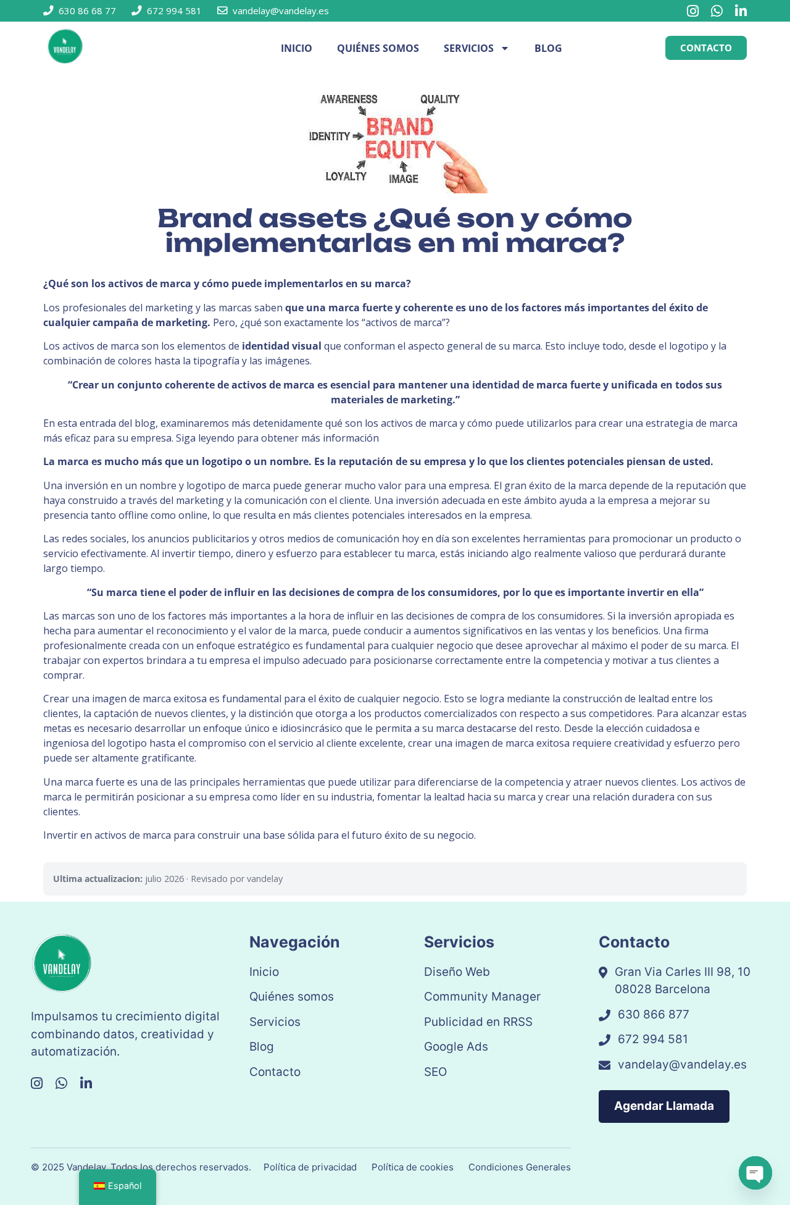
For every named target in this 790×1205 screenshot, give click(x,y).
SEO (435, 1072)
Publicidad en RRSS (478, 1022)
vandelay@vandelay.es (682, 1064)
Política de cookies (413, 1167)
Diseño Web (457, 972)
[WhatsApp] (717, 11)
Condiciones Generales (519, 1167)
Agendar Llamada (664, 1106)
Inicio (296, 48)
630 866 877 (653, 1014)
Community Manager (482, 996)
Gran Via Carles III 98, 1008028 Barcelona (682, 981)
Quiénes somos (378, 48)
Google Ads (456, 1046)
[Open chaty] (755, 1173)
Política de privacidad (310, 1167)
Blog (548, 48)
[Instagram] (693, 11)
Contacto (275, 1072)
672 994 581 (653, 1039)
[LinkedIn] (741, 11)
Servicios (469, 48)
